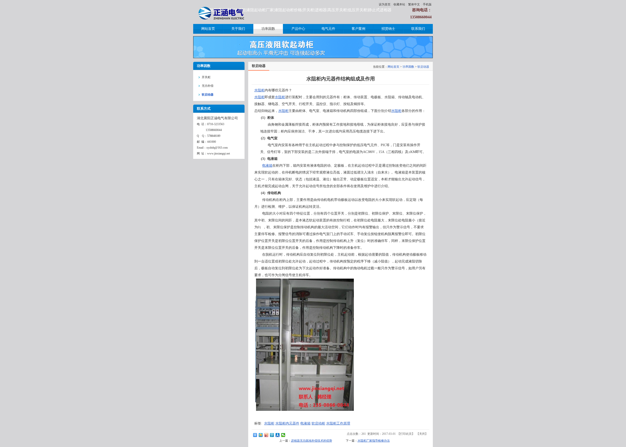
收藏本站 (399, 4)
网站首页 (393, 66)
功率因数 (408, 66)
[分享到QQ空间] (261, 435)
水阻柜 (259, 90)
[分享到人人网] (278, 435)
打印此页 (406, 434)
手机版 (427, 4)
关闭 (422, 434)
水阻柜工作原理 (338, 423)
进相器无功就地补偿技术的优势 (311, 440)
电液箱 (267, 165)
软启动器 (423, 66)
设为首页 (385, 4)
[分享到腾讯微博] (272, 435)
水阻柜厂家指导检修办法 (374, 440)
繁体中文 (414, 4)
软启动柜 (318, 423)
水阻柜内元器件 (287, 423)
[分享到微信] (283, 435)
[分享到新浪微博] (266, 435)
